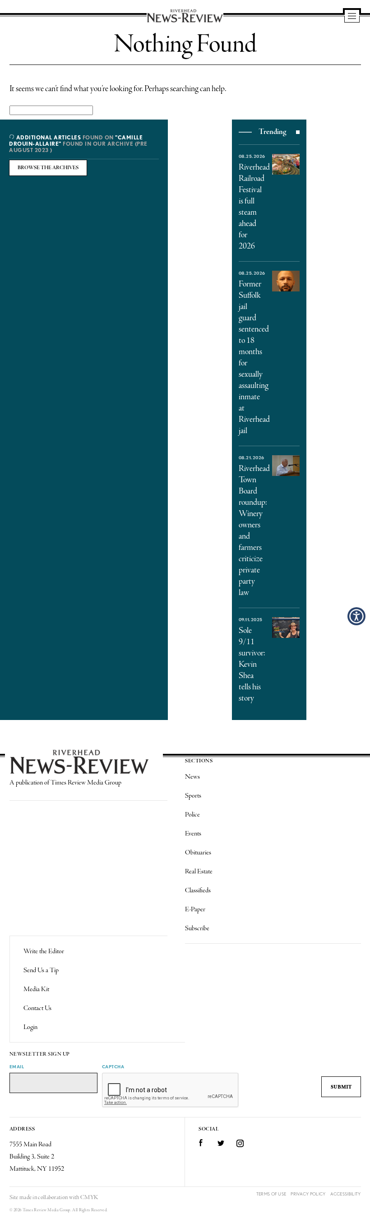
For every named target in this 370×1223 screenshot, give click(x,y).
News (192, 776)
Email (16, 1066)
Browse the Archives (48, 168)
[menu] (352, 17)
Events (193, 833)
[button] (356, 616)
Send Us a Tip (41, 970)
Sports (193, 795)
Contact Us (37, 1008)
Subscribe (197, 928)
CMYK (89, 1197)
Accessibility (345, 1193)
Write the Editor (43, 951)
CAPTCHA (113, 1066)
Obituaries (198, 852)
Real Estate (199, 871)
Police (192, 814)
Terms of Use (271, 1193)
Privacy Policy (308, 1193)
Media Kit (36, 989)
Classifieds (198, 890)
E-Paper (195, 909)
